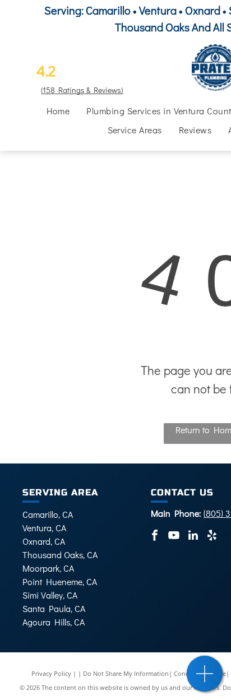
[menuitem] (58, 110)
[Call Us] (205, 679)
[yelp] (212, 536)
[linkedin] (192, 536)
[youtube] (173, 536)
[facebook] (154, 536)
